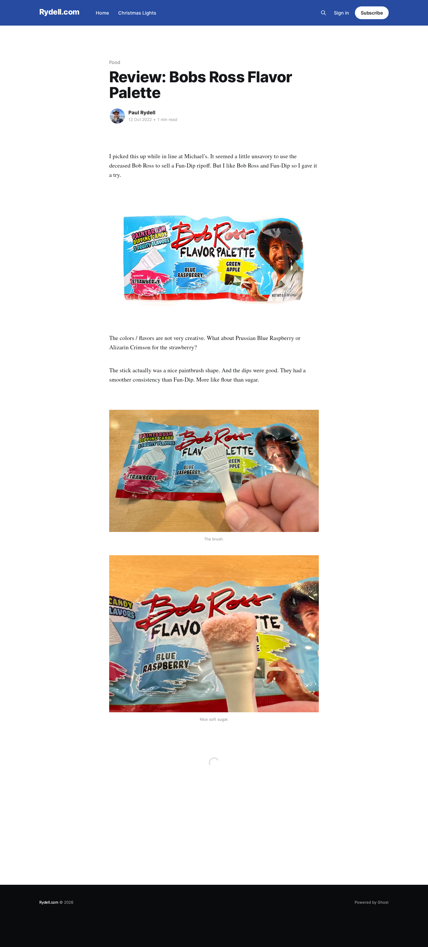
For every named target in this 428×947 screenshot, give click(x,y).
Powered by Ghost (372, 902)
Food (114, 62)
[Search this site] (323, 12)
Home (102, 13)
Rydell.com (59, 12)
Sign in (341, 13)
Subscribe (372, 13)
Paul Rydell (141, 112)
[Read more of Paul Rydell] (117, 116)
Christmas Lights (137, 13)
